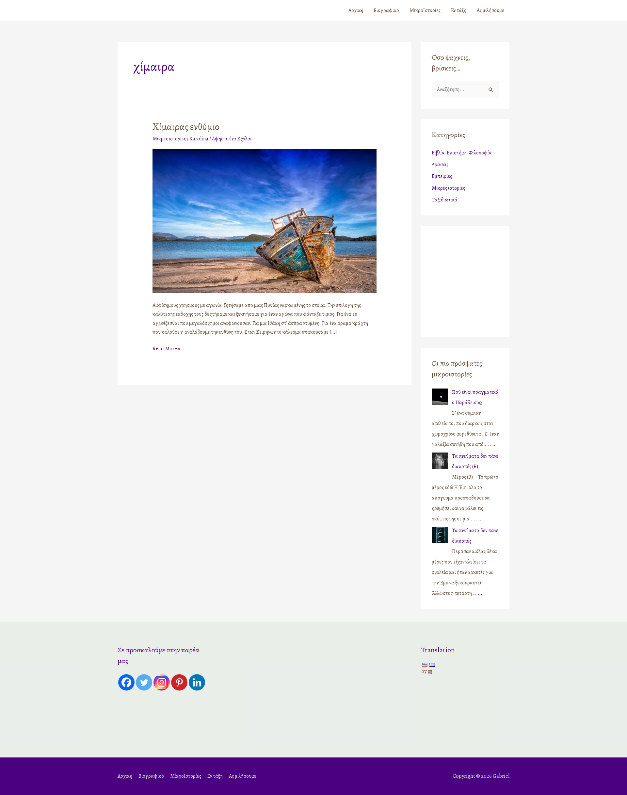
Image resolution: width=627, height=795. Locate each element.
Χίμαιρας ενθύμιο (186, 126)
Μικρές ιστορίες (169, 138)
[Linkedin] (197, 682)
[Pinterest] (179, 682)
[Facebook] (126, 682)
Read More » (166, 348)
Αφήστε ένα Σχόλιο (231, 138)
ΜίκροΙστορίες (425, 10)
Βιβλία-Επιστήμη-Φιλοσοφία (462, 152)
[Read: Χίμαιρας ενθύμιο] (265, 220)
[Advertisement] (472, 280)
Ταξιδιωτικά (445, 199)
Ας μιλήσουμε (490, 10)
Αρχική (355, 10)
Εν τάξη (458, 10)
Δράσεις (440, 164)
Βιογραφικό (386, 10)
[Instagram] (161, 682)
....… (490, 444)
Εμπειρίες (442, 176)
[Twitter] (144, 682)
